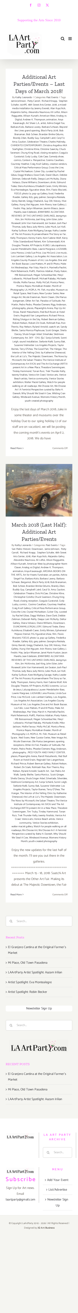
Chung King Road (30, 153)
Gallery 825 (27, 197)
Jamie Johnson (18, 101)
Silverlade (51, 779)
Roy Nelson (25, 327)
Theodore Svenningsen (53, 367)
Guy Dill (48, 201)
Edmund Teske (50, 627)
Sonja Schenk (53, 338)
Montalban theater (41, 286)
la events (54, 686)
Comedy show (56, 157)
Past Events (52, 97)
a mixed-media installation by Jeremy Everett (39, 107)
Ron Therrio (53, 767)
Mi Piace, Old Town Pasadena (27, 962)
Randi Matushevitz (29, 312)
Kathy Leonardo (23, 97)
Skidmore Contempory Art (24, 782)
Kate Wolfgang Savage (39, 231)
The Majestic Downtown (40, 356)
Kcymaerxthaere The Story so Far (49, 234)
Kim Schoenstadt (51, 242)
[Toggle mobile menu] (70, 39)
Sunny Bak (59, 342)
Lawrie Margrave (46, 249)
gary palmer (40, 197)
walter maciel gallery (22, 827)
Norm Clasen (48, 297)
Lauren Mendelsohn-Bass (24, 249)
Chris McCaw (41, 593)
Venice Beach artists (44, 819)
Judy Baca (27, 227)
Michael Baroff (30, 279)
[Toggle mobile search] (63, 39)
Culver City (39, 171)
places (30, 308)
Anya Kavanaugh (33, 571)
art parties (54, 575)
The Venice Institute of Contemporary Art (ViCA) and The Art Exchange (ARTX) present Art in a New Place (39, 363)
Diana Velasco (28, 623)
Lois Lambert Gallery (21, 256)
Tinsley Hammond (22, 371)
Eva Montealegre (19, 190)
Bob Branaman (58, 582)
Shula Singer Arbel (32, 334)
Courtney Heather (20, 164)
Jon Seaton (50, 223)
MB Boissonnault (23, 275)
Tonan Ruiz (38, 371)
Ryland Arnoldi (40, 327)
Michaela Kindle (50, 723)
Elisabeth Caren (43, 186)
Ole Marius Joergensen (43, 742)
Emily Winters (59, 186)
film (48, 190)
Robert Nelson (19, 323)
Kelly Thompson (18, 238)
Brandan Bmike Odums (51, 134)
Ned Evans (32, 293)
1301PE (23, 105)
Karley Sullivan (19, 231)
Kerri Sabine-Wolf (52, 238)
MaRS (32, 271)
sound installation (29, 342)
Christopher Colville (24, 597)
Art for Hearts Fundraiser (35, 575)
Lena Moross (17, 253)
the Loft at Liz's (19, 356)
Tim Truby (32, 812)
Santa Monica (42, 775)
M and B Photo (52, 264)
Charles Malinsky (56, 142)
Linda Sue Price (33, 253)
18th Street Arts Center (39, 105)
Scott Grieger (52, 330)
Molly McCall (42, 282)
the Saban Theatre (32, 360)
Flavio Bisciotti (58, 190)
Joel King (40, 219)
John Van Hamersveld (33, 223)
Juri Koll (61, 227)
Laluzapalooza (58, 245)
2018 (54, 105)
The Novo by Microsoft (23, 801)
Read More (16, 448)
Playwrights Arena (43, 308)
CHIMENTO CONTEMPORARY (26, 145)
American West (47, 116)
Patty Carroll (33, 101)
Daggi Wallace (25, 175)
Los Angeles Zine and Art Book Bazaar (47, 705)
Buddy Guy (33, 138)
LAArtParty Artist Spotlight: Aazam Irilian (35, 972)
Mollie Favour (28, 282)
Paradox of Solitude (50, 301)
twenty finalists (19, 375)
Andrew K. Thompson (34, 120)
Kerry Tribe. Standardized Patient (40, 240)
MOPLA (32, 290)
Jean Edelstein (29, 212)
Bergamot (26, 582)
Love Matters (36, 264)
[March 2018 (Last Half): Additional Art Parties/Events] (39, 490)
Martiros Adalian (44, 271)
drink (53, 182)
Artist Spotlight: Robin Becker (27, 992)
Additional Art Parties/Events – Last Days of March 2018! (39, 84)
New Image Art (59, 738)
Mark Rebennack (19, 271)
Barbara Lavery (33, 127)
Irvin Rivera (45, 205)
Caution (22, 142)
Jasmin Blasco (51, 208)
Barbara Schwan (50, 127)
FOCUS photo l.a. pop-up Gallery (31, 194)
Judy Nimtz (38, 227)
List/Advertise (57, 1189)
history (57, 201)
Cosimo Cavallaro (55, 160)
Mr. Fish (41, 290)
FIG (32, 634)
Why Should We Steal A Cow (36, 393)
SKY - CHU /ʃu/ (37, 338)
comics (17, 160)
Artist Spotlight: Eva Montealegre (30, 982)
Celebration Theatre (37, 142)
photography (19, 308)
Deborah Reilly (29, 179)
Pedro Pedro (25, 305)
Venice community (38, 379)
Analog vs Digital (31, 567)
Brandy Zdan (19, 138)
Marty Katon (60, 271)
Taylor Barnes (38, 790)
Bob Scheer (32, 134)
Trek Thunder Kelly (55, 371)
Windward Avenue (30, 397)
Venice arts (52, 375)
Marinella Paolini (57, 268)
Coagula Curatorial (48, 601)
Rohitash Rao (53, 323)
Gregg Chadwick (35, 201)
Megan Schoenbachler (45, 275)
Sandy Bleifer (27, 775)
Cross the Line (56, 168)
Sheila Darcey (18, 779)
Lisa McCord (48, 253)
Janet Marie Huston (51, 653)
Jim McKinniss (28, 219)
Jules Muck (50, 227)
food (50, 194)
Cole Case (43, 157)
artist (43, 123)
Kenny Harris (35, 238)
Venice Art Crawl (37, 375)
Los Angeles (59, 697)
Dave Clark (39, 175)
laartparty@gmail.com (20, 1199)
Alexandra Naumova (38, 112)
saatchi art (54, 327)
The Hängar (56, 349)
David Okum (52, 175)
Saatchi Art (44, 771)
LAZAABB (61, 249)
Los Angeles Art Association (47, 256)
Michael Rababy (47, 279)
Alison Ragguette (55, 560)
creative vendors (58, 164)
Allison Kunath (31, 116)
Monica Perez (57, 282)
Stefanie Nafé (46, 342)
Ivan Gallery (59, 205)
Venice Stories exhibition (45, 823)
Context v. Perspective (33, 160)
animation (51, 120)
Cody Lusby (31, 157)
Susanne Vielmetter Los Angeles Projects (35, 345)
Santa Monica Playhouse (31, 330)
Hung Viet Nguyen (29, 205)
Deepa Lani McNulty (48, 179)
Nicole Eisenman (31, 297)
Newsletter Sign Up (39, 1008)
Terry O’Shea (26, 349)
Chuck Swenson (43, 597)
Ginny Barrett (19, 201)
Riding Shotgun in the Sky (26, 319)
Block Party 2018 (49, 131)
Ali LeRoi (55, 112)
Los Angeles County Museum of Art (39, 258)
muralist (50, 290)
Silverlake (48, 334)
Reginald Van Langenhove (34, 316)
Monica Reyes (23, 286)
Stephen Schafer (45, 553)
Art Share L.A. (33, 123)
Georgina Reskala (56, 197)
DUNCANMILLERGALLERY (27, 627)
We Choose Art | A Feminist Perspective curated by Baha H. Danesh (39, 389)
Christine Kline (31, 149)
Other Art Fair (32, 301)
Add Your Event (57, 1180)
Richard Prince (56, 316)
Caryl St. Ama (49, 590)
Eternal (26, 634)
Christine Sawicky (49, 149)
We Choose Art (45, 386)
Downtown (43, 182)
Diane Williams (29, 182)
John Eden (51, 219)
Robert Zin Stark (36, 323)
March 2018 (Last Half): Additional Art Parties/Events (39, 478)
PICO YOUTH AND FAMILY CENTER (46, 753)
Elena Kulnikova (26, 186)
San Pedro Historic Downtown (39, 547)
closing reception (49, 153)
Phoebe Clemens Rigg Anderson (49, 305)
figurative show (37, 190)
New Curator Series (49, 293)
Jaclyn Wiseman (35, 208)
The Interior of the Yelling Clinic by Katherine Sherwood (39, 351)
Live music (61, 253)
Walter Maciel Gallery (35, 382)
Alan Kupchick (58, 108)
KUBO (46, 245)
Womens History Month (53, 397)
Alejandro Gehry (19, 112)
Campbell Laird (48, 138)
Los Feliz (18, 708)
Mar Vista (34, 268)
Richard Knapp (49, 101)
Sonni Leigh (60, 782)
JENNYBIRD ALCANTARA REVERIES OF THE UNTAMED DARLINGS (38, 214)
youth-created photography (39, 401)
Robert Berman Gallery (53, 319)
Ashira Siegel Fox (56, 123)
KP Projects (36, 245)
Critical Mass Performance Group (31, 168)
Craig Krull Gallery (39, 164)
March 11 (44, 268)
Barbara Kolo (17, 127)
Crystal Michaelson (23, 171)
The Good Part (41, 349)
